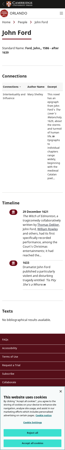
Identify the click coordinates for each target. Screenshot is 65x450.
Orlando (18, 13)
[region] (32, 418)
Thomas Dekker (48, 225)
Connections (14, 87)
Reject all (32, 432)
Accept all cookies (32, 443)
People (22, 22)
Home (6, 22)
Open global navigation (3, 4)
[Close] (61, 391)
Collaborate (9, 382)
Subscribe (8, 373)
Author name (35, 86)
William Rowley (47, 229)
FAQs (5, 339)
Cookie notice (44, 415)
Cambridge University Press (19, 4)
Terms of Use (10, 356)
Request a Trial (11, 365)
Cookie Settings (32, 422)
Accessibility (9, 348)
